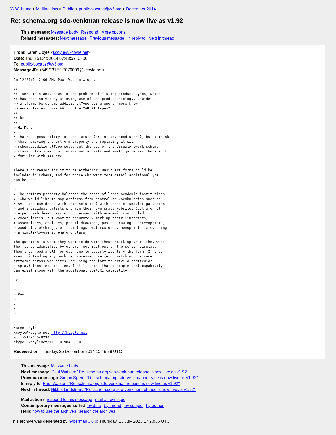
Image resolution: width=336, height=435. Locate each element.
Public (68, 9)
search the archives (97, 411)
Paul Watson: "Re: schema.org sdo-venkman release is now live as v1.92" (119, 372)
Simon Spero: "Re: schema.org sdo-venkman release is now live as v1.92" (129, 377)
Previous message (107, 38)
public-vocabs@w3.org (100, 9)
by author (155, 405)
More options (113, 32)
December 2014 (141, 9)
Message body (64, 32)
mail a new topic (110, 399)
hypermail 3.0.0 (83, 421)
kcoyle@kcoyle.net (70, 52)
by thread (112, 405)
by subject (133, 405)
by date (94, 405)
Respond (89, 32)
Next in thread (161, 38)
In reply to (136, 38)
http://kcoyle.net (69, 333)
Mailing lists (47, 9)
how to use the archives (54, 411)
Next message (73, 38)
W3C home (21, 9)
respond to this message (69, 399)
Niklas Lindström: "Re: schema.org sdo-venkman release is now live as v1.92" (123, 389)
